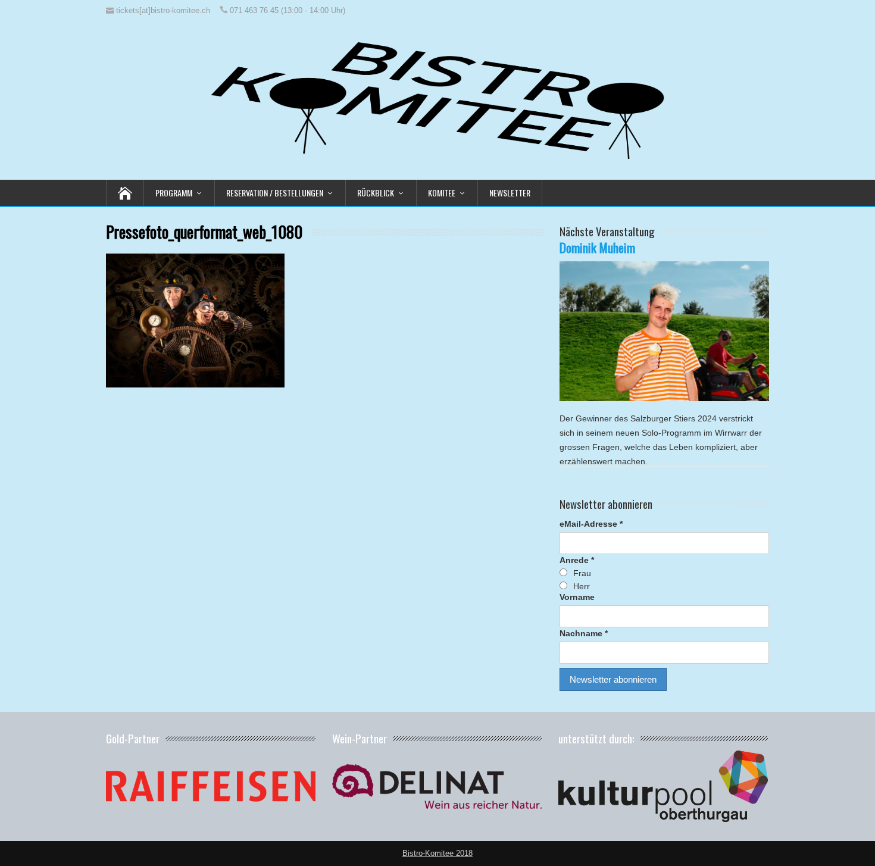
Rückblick (375, 192)
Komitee (441, 192)
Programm (173, 192)
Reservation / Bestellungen (274, 192)
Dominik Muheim (597, 247)
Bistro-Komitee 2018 (437, 853)
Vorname (577, 597)
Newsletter (509, 192)
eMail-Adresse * (591, 524)
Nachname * (584, 633)
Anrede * (577, 560)
